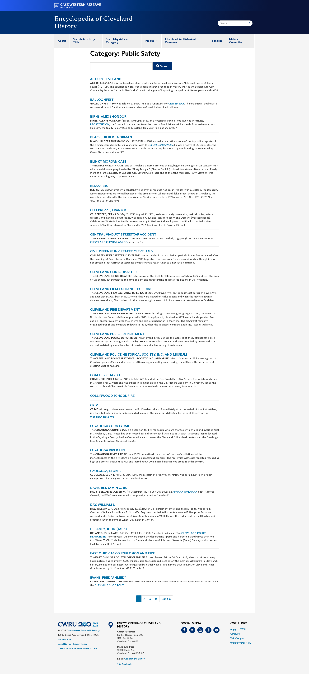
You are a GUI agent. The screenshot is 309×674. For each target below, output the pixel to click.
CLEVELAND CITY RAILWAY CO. (109, 242)
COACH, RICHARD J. (105, 375)
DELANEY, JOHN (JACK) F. (110, 529)
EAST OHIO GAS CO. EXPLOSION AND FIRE (122, 553)
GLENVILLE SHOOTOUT (109, 585)
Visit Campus (237, 638)
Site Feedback (124, 664)
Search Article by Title (84, 40)
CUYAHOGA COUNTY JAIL (110, 426)
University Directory (240, 642)
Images (149, 40)
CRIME (95, 405)
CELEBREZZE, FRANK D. (108, 210)
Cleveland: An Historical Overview (180, 40)
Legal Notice (64, 643)
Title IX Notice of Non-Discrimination (77, 648)
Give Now (235, 633)
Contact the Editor (134, 658)
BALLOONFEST (102, 100)
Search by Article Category (117, 40)
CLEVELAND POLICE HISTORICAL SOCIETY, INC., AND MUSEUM (138, 354)
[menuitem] (62, 41)
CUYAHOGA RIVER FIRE (108, 450)
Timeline (217, 40)
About (62, 40)
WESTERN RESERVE (102, 416)
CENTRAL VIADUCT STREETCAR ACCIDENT (123, 234)
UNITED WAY (176, 103)
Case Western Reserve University (83, 630)
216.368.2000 (65, 639)
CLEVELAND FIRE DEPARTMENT (115, 309)
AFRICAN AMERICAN (185, 491)
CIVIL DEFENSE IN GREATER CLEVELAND (121, 251)
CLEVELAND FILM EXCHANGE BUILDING (121, 289)
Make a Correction (236, 40)
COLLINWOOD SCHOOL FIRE (112, 396)
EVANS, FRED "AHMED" (108, 578)
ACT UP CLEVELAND (105, 79)
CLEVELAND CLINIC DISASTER (113, 272)
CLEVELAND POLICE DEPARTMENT (117, 334)
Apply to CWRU (238, 629)
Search (164, 66)
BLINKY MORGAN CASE (108, 161)
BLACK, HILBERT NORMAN (111, 137)
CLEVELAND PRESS (161, 144)
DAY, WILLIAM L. (103, 505)
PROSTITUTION (99, 124)
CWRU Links (239, 623)
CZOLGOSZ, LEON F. (105, 471)
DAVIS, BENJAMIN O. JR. (108, 488)
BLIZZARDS (99, 186)
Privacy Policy (80, 643)
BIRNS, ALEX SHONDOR (108, 116)
